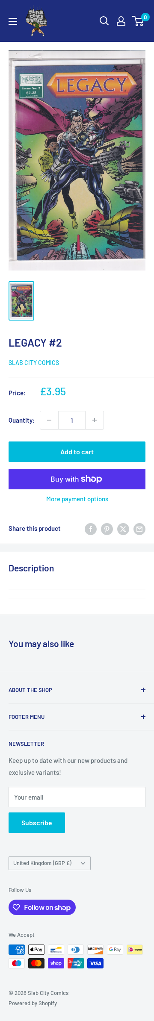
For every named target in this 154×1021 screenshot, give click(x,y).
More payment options (77, 499)
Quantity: (22, 420)
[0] (138, 21)
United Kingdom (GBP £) (42, 862)
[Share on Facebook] (91, 528)
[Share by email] (139, 528)
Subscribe (36, 822)
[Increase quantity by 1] (95, 420)
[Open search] (104, 21)
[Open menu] (13, 21)
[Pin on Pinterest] (107, 528)
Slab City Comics (34, 362)
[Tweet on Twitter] (123, 528)
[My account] (121, 21)
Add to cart (77, 451)
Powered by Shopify (33, 1003)
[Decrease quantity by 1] (49, 420)
